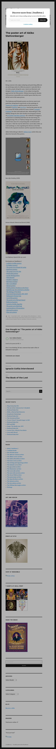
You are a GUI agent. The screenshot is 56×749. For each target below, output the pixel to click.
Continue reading (28, 24)
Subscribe (43, 20)
